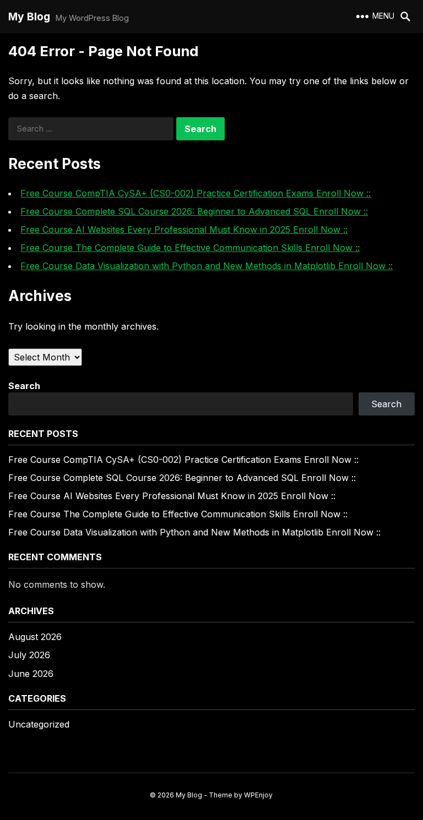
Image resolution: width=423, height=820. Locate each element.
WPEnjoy (258, 795)
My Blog (29, 16)
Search (24, 385)
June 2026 (30, 673)
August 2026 (35, 636)
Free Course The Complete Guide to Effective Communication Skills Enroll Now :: (190, 247)
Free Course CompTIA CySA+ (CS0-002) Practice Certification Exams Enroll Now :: (195, 193)
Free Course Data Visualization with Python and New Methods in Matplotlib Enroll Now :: (206, 265)
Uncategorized (38, 724)
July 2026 (29, 654)
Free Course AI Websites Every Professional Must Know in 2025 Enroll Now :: (184, 229)
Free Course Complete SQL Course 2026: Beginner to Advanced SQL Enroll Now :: (194, 211)
